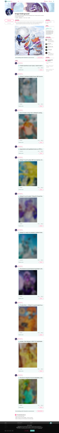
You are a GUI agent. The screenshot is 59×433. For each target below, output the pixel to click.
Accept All (32, 430)
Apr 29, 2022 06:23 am (20, 266)
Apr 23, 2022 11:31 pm (20, 303)
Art (23, 17)
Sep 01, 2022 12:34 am (20, 110)
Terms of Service (19, 422)
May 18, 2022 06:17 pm (20, 194)
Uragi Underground (20, 62)
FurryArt (29, 17)
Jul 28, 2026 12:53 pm (20, 63)
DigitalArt (17, 17)
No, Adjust (26, 430)
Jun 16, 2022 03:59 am (20, 147)
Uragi (24, 17)
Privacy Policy (18, 427)
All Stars (31, 422)
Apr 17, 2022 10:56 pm (20, 375)
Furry (26, 17)
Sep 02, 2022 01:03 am (20, 74)
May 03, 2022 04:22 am (20, 230)
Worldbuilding (20, 17)
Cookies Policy (40, 428)
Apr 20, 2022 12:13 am (20, 339)
